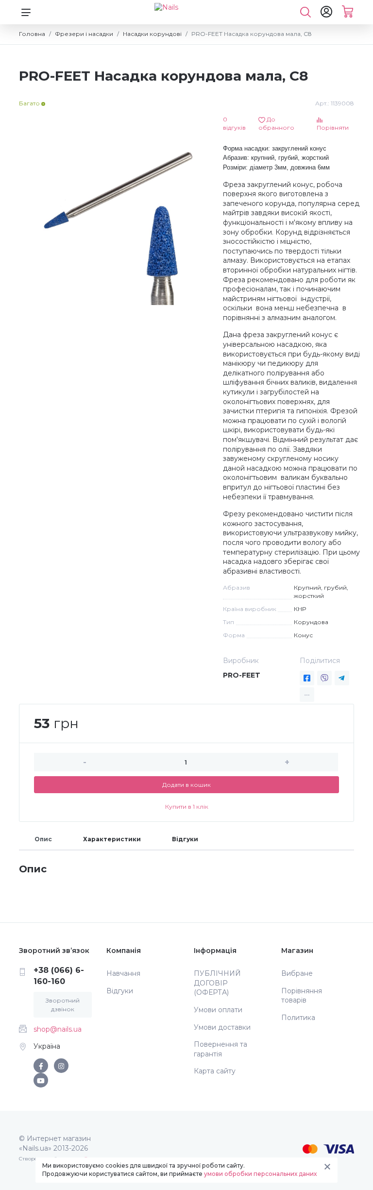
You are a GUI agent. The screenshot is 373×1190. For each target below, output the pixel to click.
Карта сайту (215, 1071)
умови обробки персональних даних (260, 1173)
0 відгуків (234, 123)
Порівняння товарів (301, 995)
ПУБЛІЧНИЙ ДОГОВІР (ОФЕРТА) (217, 983)
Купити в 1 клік (186, 806)
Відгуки (185, 839)
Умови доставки (222, 1027)
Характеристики (112, 839)
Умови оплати (218, 1009)
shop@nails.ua (58, 1029)
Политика (298, 1017)
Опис (43, 839)
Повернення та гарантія (220, 1049)
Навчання (123, 973)
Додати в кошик (186, 784)
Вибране (297, 973)
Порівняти (333, 127)
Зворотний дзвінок (63, 1005)
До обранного (276, 123)
